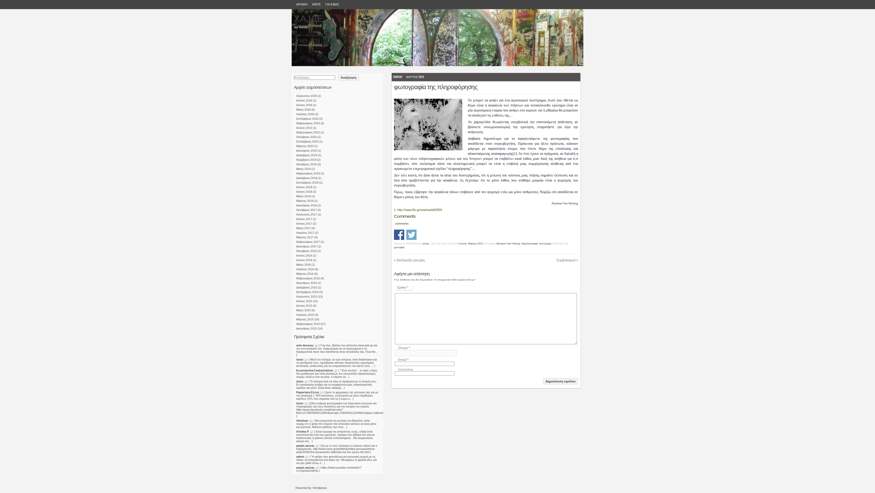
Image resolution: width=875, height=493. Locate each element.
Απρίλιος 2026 (305, 114)
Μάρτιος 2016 (305, 273)
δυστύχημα (545, 243)
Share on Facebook (399, 235)
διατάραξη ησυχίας (409, 260)
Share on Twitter (411, 235)
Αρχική (301, 4)
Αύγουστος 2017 (306, 214)
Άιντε (316, 4)
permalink (399, 247)
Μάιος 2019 (303, 169)
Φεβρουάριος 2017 (308, 242)
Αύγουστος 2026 (306, 96)
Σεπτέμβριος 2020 (307, 141)
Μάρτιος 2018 (305, 200)
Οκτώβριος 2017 (306, 210)
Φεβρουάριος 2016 (308, 278)
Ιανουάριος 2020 (306, 150)
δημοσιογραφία (529, 243)
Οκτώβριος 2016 (306, 251)
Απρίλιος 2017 (305, 232)
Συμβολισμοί (567, 260)
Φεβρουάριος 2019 (308, 173)
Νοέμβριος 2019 (306, 159)
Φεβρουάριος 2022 (308, 132)
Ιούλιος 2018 (304, 187)
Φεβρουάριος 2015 (308, 324)
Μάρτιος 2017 (305, 237)
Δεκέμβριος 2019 (306, 155)
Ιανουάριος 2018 (306, 205)
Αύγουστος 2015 (306, 296)
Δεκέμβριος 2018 (306, 178)
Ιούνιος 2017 (304, 223)
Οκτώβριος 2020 (306, 137)
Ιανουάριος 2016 (306, 283)
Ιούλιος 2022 (304, 128)
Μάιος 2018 (303, 196)
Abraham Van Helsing (508, 243)
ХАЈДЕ (308, 19)
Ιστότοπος (405, 369)
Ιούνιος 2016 (304, 260)
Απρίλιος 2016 (305, 269)
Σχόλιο (402, 287)
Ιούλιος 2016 (304, 255)
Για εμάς (332, 4)
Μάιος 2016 (303, 264)
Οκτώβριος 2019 (306, 164)
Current (398, 77)
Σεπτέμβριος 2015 (307, 292)
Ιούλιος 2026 (304, 100)
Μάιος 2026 (303, 109)
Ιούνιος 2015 (304, 305)
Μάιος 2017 (303, 228)
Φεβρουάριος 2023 (308, 123)
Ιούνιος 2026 (304, 105)
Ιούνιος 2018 (304, 191)
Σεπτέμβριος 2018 (307, 182)
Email (403, 360)
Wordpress (320, 488)
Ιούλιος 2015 (304, 301)
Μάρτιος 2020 (305, 146)
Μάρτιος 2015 (415, 77)
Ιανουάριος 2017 (306, 246)
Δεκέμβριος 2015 (306, 287)
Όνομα (404, 348)
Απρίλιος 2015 (305, 315)
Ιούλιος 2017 (304, 219)
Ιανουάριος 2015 (306, 328)
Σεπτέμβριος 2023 (307, 118)
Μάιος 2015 (303, 310)
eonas (425, 243)
